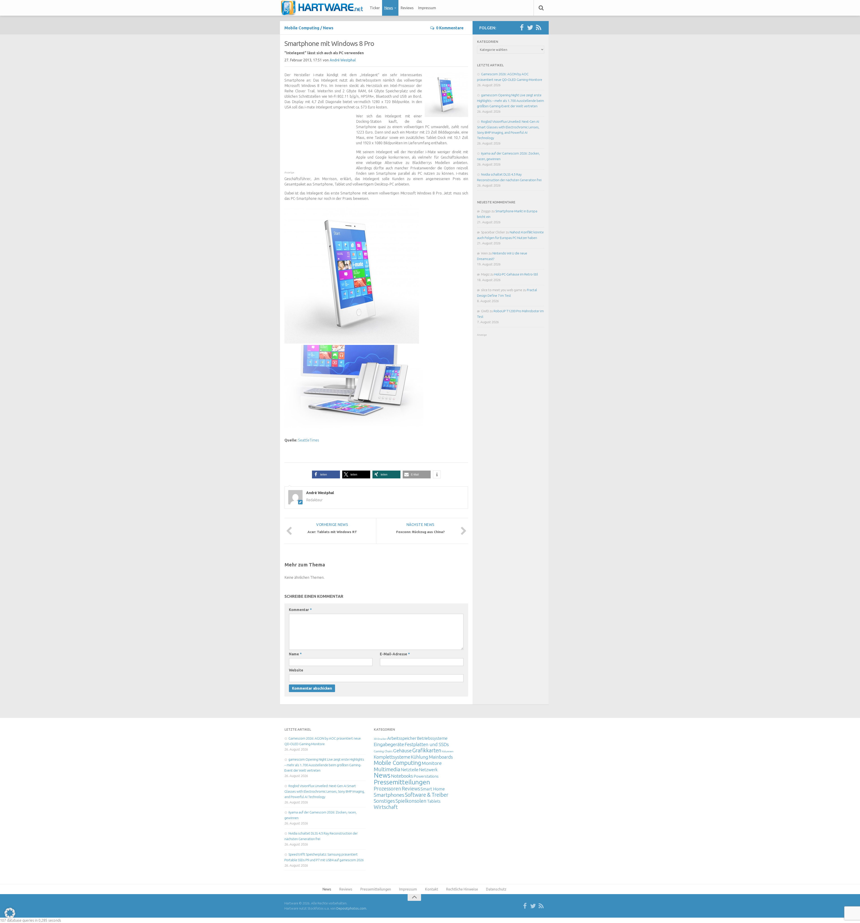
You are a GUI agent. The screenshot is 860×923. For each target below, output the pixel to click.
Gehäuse (402, 750)
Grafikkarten (426, 750)
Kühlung (419, 756)
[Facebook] (521, 27)
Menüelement (324, 8)
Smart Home (433, 788)
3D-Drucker (380, 739)
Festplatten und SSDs (427, 744)
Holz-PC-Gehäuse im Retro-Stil (516, 274)
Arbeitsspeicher (401, 738)
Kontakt (431, 889)
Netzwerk (428, 769)
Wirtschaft (386, 807)
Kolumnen (448, 751)
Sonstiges (384, 801)
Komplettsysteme (392, 756)
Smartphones (389, 795)
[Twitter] (530, 27)
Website (296, 670)
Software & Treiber (426, 795)
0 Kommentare (450, 28)
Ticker (375, 8)
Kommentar (300, 610)
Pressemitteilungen (402, 781)
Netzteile (409, 769)
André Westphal (343, 60)
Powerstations (426, 776)
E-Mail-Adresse (395, 654)
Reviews (407, 8)
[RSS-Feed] (538, 27)
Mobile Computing (301, 28)
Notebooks (402, 776)
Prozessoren (387, 788)
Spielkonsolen (411, 801)
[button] (326, 474)
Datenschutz (496, 889)
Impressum (427, 8)
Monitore (432, 763)
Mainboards (441, 756)
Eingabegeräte (389, 744)
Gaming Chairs (383, 751)
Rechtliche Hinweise (462, 889)
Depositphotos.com (351, 908)
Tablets (434, 801)
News (388, 8)
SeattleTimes (308, 440)
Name (295, 654)
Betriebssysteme (432, 738)
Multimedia (387, 769)
